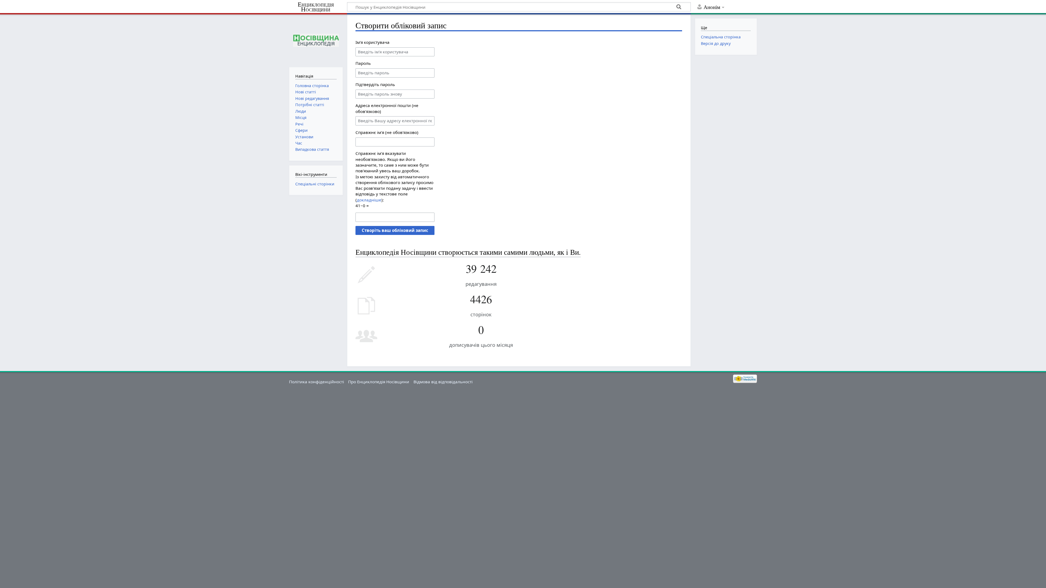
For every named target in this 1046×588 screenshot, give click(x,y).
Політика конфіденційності (316, 381)
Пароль (363, 63)
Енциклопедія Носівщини (316, 7)
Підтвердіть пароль (375, 84)
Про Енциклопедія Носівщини (378, 381)
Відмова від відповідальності (443, 381)
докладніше (369, 200)
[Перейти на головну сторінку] (316, 40)
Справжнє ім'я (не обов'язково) (386, 132)
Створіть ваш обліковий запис (395, 230)
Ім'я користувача (372, 42)
